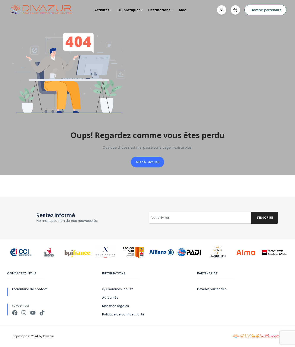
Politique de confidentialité (123, 314)
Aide (182, 10)
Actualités (110, 297)
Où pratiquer (128, 10)
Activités (101, 10)
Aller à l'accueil (147, 162)
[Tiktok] (42, 312)
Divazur (48, 336)
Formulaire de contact (30, 289)
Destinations (159, 10)
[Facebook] (14, 312)
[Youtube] (33, 312)
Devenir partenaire (266, 10)
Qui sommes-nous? (117, 289)
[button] (235, 10)
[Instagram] (24, 312)
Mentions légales (115, 306)
